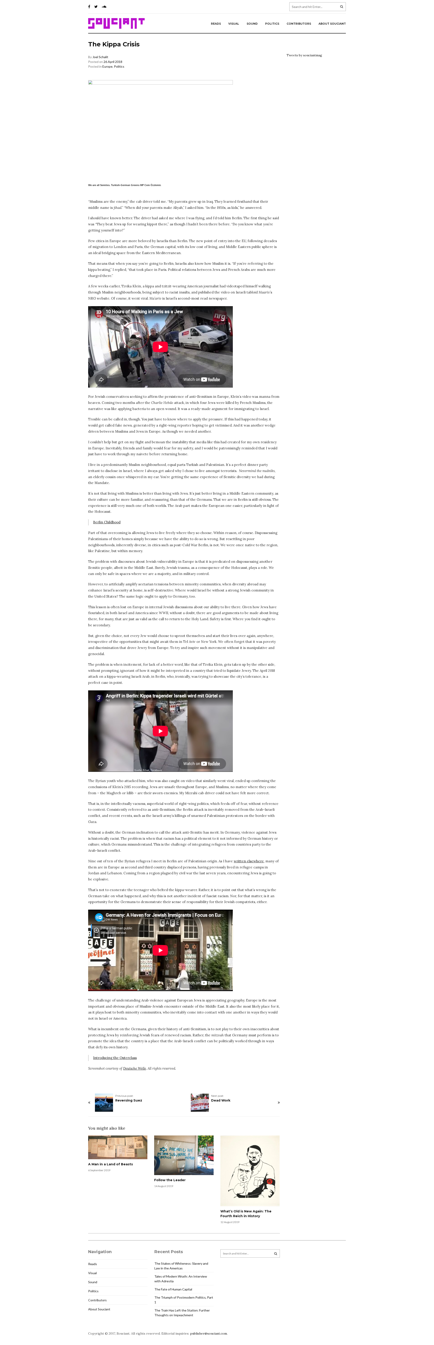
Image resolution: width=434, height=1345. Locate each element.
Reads (216, 23)
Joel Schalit (100, 57)
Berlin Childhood (106, 522)
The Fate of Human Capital (173, 1289)
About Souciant (332, 23)
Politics (272, 23)
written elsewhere (249, 861)
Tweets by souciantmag (304, 55)
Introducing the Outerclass (115, 1058)
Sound (252, 23)
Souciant (116, 23)
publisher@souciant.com (208, 1333)
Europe (107, 66)
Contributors (299, 23)
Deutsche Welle (134, 1068)
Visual (233, 23)
